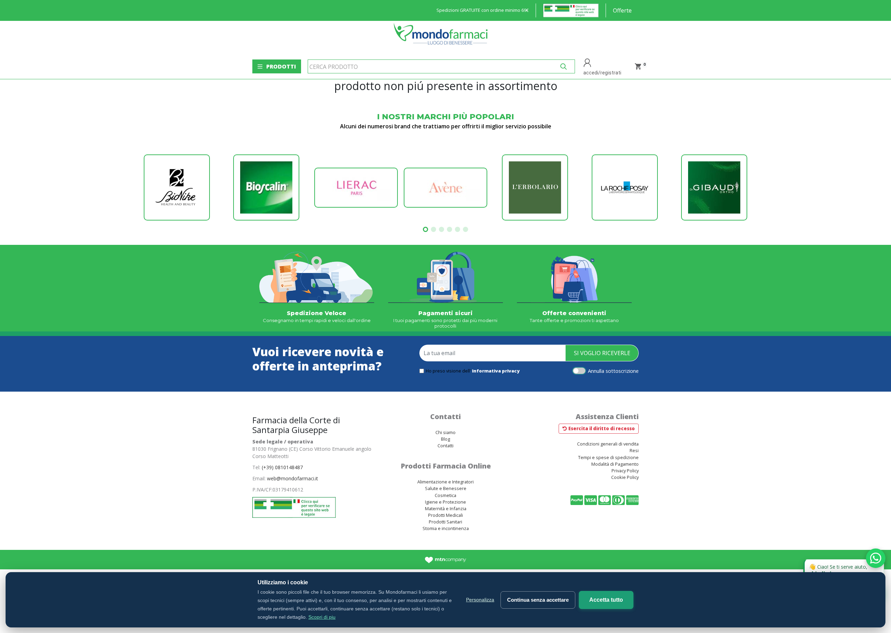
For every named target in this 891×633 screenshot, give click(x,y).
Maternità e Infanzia (445, 508)
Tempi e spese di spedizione (608, 457)
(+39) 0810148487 (282, 467)
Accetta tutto (606, 600)
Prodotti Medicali (445, 515)
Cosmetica (445, 495)
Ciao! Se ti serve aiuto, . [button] (845, 568)
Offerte (622, 10)
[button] (425, 229)
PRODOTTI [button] (281, 66)
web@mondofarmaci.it (292, 478)
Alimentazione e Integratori (445, 482)
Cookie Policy (625, 477)
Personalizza (480, 599)
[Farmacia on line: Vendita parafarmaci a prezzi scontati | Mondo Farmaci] (442, 37)
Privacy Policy (625, 470)
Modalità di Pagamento (615, 464)
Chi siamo (445, 432)
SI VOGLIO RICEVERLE (602, 353)
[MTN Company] (445, 559)
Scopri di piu (322, 617)
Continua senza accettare (538, 600)
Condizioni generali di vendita (608, 444)
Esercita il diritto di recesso (601, 428)
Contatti (445, 445)
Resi (634, 450)
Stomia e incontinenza (446, 528)
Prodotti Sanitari (445, 522)
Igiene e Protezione (445, 502)
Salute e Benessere (445, 488)
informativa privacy (496, 371)
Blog (445, 439)
